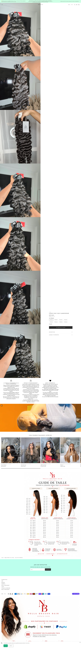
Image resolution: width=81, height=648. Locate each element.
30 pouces (60, 321)
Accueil (2, 557)
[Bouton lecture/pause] (2, 405)
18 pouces (51, 319)
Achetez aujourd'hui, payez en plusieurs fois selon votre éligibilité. (69, 1)
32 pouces (65, 321)
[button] (2, 4)
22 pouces (60, 319)
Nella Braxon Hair (40, 4)
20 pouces (56, 319)
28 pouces (56, 321)
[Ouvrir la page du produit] (11, 450)
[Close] (80, 642)
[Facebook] (8, 594)
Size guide (50, 323)
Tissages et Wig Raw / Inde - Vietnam (9, 557)
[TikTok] (12, 594)
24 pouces (65, 319)
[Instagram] (10, 594)
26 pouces (51, 321)
